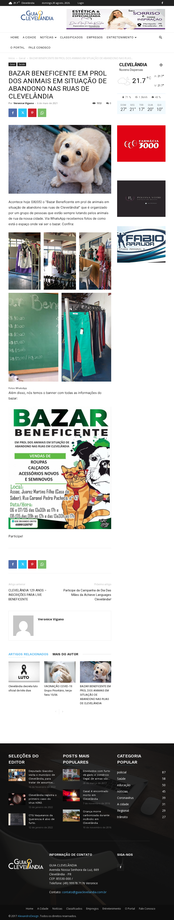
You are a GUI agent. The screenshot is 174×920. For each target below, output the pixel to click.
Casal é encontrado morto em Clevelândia (95, 795)
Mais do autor (65, 654)
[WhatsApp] (42, 113)
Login (81, 2)
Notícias (46, 37)
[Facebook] (162, 3)
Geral (22, 58)
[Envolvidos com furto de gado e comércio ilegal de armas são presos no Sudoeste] (71, 775)
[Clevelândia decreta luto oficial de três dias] (24, 672)
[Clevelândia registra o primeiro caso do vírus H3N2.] (16, 799)
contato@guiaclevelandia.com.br (84, 892)
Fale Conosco (39, 47)
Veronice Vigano (24, 103)
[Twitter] (22, 113)
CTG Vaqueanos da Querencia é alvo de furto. (42, 819)
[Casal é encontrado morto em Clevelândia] (71, 795)
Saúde (22, 64)
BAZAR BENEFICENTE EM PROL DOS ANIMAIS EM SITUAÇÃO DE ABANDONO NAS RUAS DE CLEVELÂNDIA (95, 695)
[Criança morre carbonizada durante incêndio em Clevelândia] (71, 815)
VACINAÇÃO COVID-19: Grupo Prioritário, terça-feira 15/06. (58, 690)
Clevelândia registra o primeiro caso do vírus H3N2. (43, 799)
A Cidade (29, 37)
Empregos (95, 37)
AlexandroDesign (28, 916)
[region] (115, 19)
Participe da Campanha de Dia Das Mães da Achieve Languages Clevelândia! (87, 594)
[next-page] (62, 711)
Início (11, 58)
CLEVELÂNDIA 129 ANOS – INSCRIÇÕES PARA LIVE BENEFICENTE (27, 594)
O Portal (17, 47)
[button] (160, 38)
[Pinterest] (32, 113)
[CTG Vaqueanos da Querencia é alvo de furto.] (16, 819)
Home (14, 37)
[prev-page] (55, 711)
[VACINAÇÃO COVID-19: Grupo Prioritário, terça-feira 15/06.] (59, 672)
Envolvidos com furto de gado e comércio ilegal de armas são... (96, 775)
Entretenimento (120, 37)
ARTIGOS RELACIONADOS (28, 654)
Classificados (71, 37)
